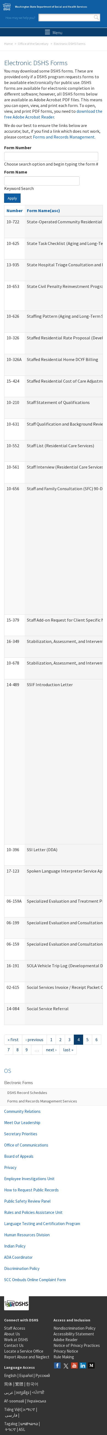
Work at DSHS (16, 1339)
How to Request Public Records (31, 1190)
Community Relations (22, 1111)
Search (96, 17)
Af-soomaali (14, 1401)
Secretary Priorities (20, 1133)
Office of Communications (26, 1145)
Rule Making (64, 1356)
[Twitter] (66, 1366)
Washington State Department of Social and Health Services (51, 6)
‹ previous (34, 1039)
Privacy (10, 1167)
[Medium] (91, 1366)
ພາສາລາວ (29, 1423)
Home (8, 44)
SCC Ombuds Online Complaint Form (35, 1279)
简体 (8, 1384)
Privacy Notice (66, 1351)
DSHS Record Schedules (27, 1092)
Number (14, 210)
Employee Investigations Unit (29, 1178)
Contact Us (14, 1345)
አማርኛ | (30, 1409)
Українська (36, 1401)
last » (68, 1049)
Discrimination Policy (22, 1268)
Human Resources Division (27, 1234)
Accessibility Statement (74, 1333)
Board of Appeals (18, 1156)
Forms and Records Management (64, 137)
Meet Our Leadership (22, 1122)
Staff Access (14, 1328)
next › (51, 1049)
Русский (42, 1375)
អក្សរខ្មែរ (22, 1392)
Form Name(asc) (43, 210)
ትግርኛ (10, 1429)
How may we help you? (20, 18)
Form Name (15, 172)
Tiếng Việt (12, 1409)
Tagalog (11, 1423)
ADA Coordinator (18, 1257)
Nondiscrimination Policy (74, 1328)
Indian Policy (15, 1246)
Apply (12, 198)
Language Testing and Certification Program (42, 1223)
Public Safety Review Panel (27, 1201)
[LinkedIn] (83, 1366)
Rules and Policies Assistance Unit (33, 1212)
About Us (12, 1333)
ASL (22, 1429)
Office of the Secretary (33, 44)
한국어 (32, 1384)
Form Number (17, 147)
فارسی (10, 1415)
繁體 (19, 1384)
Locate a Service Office (23, 1351)
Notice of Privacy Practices (77, 1345)
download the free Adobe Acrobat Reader (53, 114)
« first (13, 1039)
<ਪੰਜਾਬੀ (38, 1392)
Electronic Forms (18, 1082)
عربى (8, 1392)
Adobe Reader (66, 1339)
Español (26, 1375)
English (10, 1375)
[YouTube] (74, 1366)
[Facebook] (57, 1366)
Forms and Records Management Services (42, 1101)
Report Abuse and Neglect (26, 1356)
